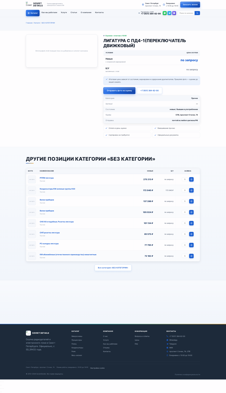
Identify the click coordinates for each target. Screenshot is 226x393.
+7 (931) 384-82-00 (149, 90)
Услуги (64, 12)
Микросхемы (77, 336)
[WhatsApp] (165, 13)
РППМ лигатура (47, 178)
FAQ (136, 344)
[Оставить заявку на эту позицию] (191, 179)
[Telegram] (169, 13)
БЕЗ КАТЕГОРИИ (48, 23)
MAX (144, 313)
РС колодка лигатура (49, 243)
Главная (29, 23)
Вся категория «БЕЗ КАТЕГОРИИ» (113, 268)
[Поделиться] (2, 388)
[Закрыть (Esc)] (3, 388)
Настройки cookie (97, 368)
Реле (73, 351)
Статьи (74, 12)
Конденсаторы (77, 348)
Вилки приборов (47, 200)
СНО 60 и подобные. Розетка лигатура (57, 222)
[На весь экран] (1, 388)
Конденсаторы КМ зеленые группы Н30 (57, 189)
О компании (86, 12)
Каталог (34, 13)
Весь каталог (77, 355)
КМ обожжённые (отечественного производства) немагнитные (68, 254)
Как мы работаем (49, 12)
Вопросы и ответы (142, 336)
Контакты (99, 12)
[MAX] (174, 13)
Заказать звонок (190, 4)
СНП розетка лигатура (50, 233)
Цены (137, 340)
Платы (74, 344)
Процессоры (77, 340)
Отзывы (106, 348)
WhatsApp (111, 313)
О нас (105, 336)
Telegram (129, 313)
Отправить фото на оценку (119, 90)
